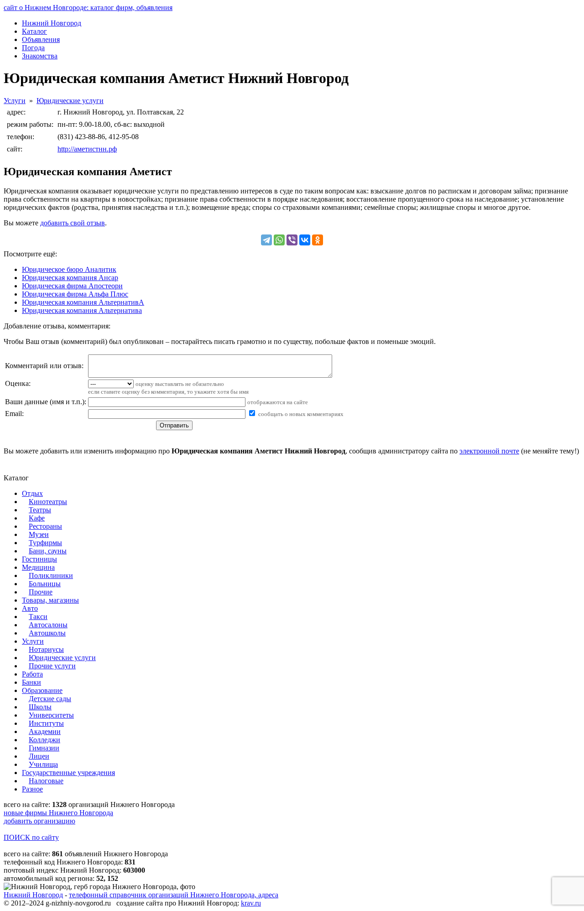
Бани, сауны (48, 551)
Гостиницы (39, 559)
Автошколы (47, 633)
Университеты (51, 715)
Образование (42, 690)
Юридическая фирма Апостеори (72, 286)
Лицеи (39, 756)
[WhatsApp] (279, 239)
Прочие (40, 592)
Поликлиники (51, 575)
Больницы (45, 584)
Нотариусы (46, 649)
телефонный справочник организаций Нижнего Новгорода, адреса (173, 895)
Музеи (39, 534)
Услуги (15, 100)
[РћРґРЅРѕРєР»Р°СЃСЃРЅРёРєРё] (317, 239)
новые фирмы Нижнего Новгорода (58, 813)
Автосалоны (48, 625)
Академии (45, 731)
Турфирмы (45, 543)
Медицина (38, 567)
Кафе (37, 518)
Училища (43, 764)
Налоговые (46, 781)
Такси (38, 616)
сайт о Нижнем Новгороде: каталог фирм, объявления (88, 7)
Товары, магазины (50, 600)
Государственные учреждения (68, 772)
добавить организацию (39, 821)
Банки (31, 682)
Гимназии (44, 748)
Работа (32, 674)
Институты (46, 723)
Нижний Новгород (33, 895)
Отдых (32, 493)
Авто (30, 608)
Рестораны (45, 526)
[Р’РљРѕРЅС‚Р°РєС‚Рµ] (304, 239)
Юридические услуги (70, 100)
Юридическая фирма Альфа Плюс (75, 294)
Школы (40, 707)
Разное (32, 789)
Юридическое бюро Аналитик (69, 269)
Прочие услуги (52, 666)
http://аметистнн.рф (87, 149)
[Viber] (292, 239)
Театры (40, 510)
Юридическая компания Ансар (70, 277)
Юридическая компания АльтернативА (83, 302)
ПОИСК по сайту (31, 837)
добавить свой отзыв (72, 223)
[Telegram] (266, 239)
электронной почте (489, 451)
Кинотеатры (48, 501)
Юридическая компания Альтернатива (82, 310)
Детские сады (50, 699)
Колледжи (44, 740)
